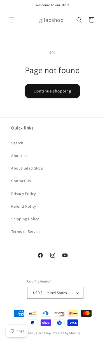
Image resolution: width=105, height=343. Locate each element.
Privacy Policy (23, 193)
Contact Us (21, 180)
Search (17, 142)
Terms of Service (26, 231)
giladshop (43, 333)
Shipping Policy (25, 218)
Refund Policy (23, 206)
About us (19, 155)
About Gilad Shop (27, 168)
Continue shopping (52, 91)
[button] (11, 20)
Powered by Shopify (66, 333)
